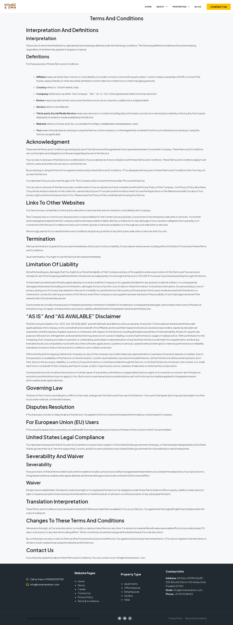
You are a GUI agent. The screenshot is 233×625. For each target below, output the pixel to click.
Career (82, 589)
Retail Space (131, 591)
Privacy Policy (85, 597)
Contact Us (84, 593)
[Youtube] (125, 618)
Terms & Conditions (88, 600)
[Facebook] (119, 618)
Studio (128, 595)
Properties (180, 7)
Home (148, 7)
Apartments (131, 583)
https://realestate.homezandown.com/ (116, 123)
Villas (127, 599)
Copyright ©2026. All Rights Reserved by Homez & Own (53, 618)
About (160, 7)
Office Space (131, 587)
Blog (198, 7)
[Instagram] (130, 618)
